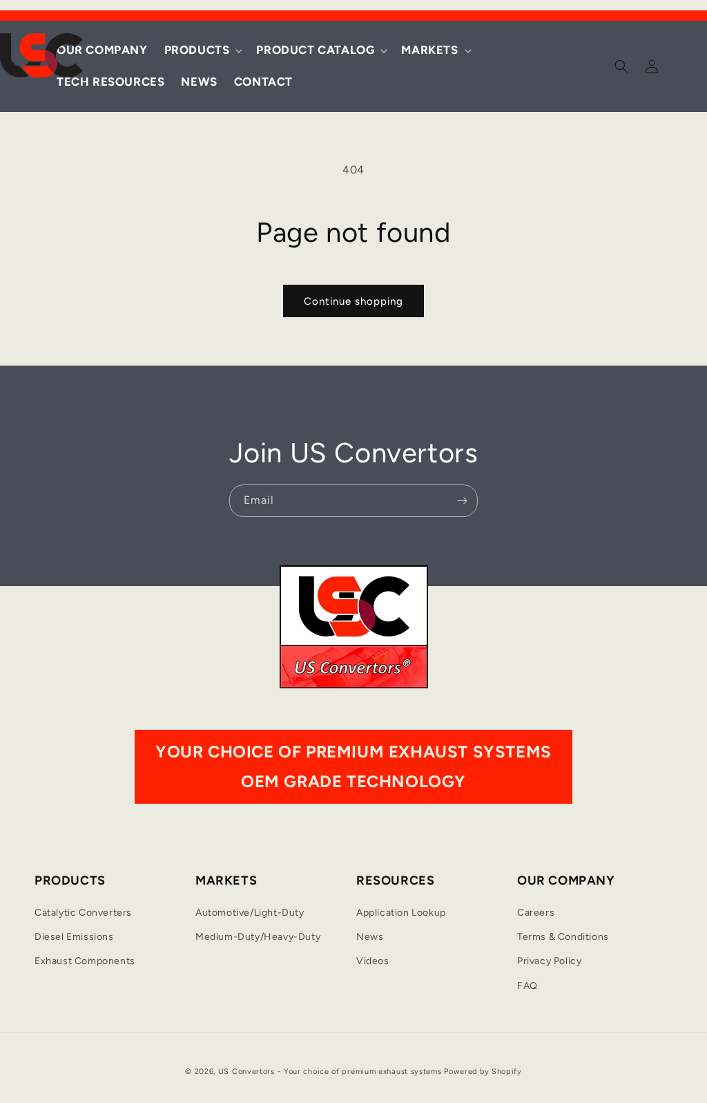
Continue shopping (353, 301)
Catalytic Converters (83, 912)
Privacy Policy (549, 961)
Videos (372, 961)
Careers (535, 912)
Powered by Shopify (483, 1071)
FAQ (527, 986)
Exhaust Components (85, 961)
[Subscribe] (462, 500)
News (369, 937)
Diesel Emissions (74, 937)
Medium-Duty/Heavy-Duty (257, 937)
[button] (202, 50)
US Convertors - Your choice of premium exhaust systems (330, 1071)
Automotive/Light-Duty (249, 912)
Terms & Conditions (563, 937)
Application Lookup (401, 912)
